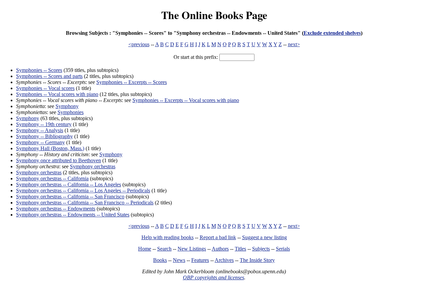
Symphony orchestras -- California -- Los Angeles (68, 184)
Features (200, 260)
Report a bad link (218, 237)
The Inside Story (257, 260)
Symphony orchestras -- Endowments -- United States (72, 214)
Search (164, 249)
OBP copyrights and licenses (213, 277)
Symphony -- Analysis (39, 130)
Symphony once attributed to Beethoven (58, 160)
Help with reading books (167, 237)
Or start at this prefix (195, 57)
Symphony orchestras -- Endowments (55, 208)
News (179, 260)
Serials (283, 249)
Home (144, 249)
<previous (138, 44)
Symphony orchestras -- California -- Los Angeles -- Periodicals (83, 190)
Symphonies (71, 112)
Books (160, 260)
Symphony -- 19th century (44, 124)
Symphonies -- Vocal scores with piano (57, 94)
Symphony (67, 106)
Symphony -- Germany (40, 142)
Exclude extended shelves (332, 33)
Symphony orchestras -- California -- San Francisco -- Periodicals (84, 202)
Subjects (261, 249)
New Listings (192, 249)
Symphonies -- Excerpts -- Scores (131, 82)
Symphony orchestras (92, 166)
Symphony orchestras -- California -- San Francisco (70, 196)
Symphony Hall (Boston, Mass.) (50, 148)
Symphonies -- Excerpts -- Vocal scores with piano (185, 100)
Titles (240, 249)
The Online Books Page (214, 15)
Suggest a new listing (264, 237)
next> (294, 44)
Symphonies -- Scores (39, 70)
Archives (224, 260)
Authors (220, 249)
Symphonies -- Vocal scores (45, 88)
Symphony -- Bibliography (44, 136)
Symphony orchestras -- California (52, 178)
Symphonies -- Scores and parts (49, 76)
